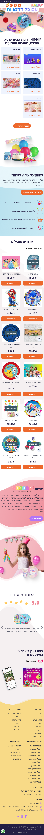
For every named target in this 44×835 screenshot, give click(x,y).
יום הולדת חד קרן (36, 765)
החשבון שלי (17, 749)
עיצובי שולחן (17, 726)
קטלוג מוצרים (37, 720)
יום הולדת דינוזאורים (35, 778)
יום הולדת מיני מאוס (35, 772)
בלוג (40, 723)
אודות (40, 716)
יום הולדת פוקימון (36, 749)
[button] (35, 619)
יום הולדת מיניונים (36, 782)
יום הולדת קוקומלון (35, 775)
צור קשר (39, 730)
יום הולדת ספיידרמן (35, 755)
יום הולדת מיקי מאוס (35, 769)
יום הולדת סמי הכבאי (35, 759)
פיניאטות (18, 723)
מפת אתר (38, 726)
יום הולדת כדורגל (36, 746)
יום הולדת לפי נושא (14, 713)
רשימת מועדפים (15, 752)
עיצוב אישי (17, 730)
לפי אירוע (17, 716)
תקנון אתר (38, 733)
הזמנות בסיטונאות (14, 746)
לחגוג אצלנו (17, 759)
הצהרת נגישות (37, 736)
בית (40, 713)
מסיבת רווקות (16, 720)
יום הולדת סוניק (36, 752)
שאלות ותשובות (16, 755)
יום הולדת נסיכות (36, 762)
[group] (32, 677)
